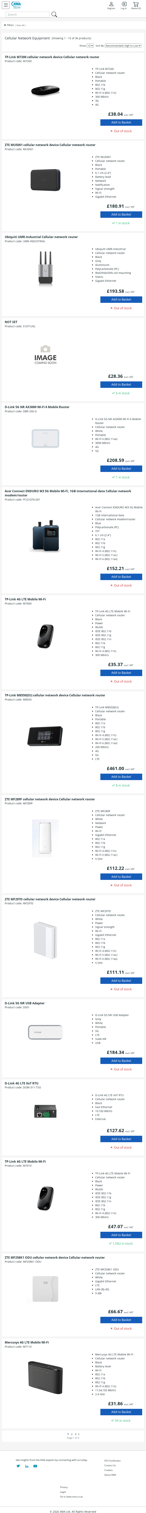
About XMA (110, 1474)
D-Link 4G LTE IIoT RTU (21, 1083)
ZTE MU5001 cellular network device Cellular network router (50, 145)
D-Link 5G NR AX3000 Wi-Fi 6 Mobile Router (37, 407)
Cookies (108, 1470)
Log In (124, 8)
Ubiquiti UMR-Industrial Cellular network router (41, 237)
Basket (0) (136, 8)
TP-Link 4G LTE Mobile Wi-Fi (25, 599)
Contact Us (110, 1465)
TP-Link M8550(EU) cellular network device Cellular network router (55, 695)
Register (111, 8)
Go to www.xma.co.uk (71, 1496)
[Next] (78, 1434)
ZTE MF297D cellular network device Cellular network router (50, 899)
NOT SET (11, 322)
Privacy (64, 1487)
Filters (10, 25)
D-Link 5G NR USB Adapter (24, 1003)
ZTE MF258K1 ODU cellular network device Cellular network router (55, 1257)
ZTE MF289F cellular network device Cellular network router (50, 799)
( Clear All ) (20, 25)
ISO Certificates (112, 1460)
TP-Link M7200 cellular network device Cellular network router (52, 57)
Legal (63, 1491)
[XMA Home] (16, 5)
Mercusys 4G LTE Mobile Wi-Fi (27, 1342)
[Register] (6, 5)
